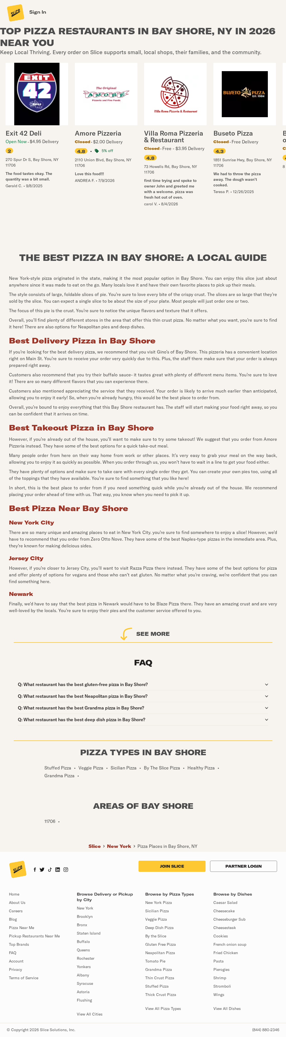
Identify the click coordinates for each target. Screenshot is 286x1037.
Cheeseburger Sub (229, 919)
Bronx (82, 924)
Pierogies (221, 969)
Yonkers (84, 966)
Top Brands (19, 944)
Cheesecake (224, 910)
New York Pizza (158, 902)
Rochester (85, 958)
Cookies (220, 936)
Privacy (15, 969)
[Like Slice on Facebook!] (35, 870)
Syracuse (85, 983)
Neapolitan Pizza (160, 952)
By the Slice (155, 936)
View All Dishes (227, 1008)
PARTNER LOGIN (243, 866)
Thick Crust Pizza (160, 994)
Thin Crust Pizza (159, 977)
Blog (13, 919)
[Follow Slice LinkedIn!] (57, 870)
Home (14, 894)
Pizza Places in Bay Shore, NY (167, 846)
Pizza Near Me (21, 927)
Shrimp (219, 977)
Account (16, 961)
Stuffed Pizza (157, 986)
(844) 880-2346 (265, 1029)
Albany (83, 975)
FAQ (12, 952)
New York (119, 846)
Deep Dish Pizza (159, 927)
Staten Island (89, 933)
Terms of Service (23, 977)
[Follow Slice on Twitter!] (42, 870)
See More (153, 633)
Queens (83, 949)
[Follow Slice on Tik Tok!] (50, 870)
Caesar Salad (225, 902)
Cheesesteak (224, 927)
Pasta (218, 961)
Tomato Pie (155, 961)
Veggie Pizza (156, 919)
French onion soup (229, 944)
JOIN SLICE (172, 866)
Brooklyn (85, 916)
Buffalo (83, 941)
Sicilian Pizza (157, 910)
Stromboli (222, 986)
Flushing (84, 1000)
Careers (16, 910)
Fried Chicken (225, 952)
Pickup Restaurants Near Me (34, 936)
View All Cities (90, 1014)
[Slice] (15, 12)
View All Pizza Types (163, 1008)
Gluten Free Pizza (160, 944)
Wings (218, 994)
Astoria (83, 991)
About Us (17, 902)
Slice (95, 846)
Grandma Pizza (158, 969)
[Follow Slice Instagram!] (65, 870)
